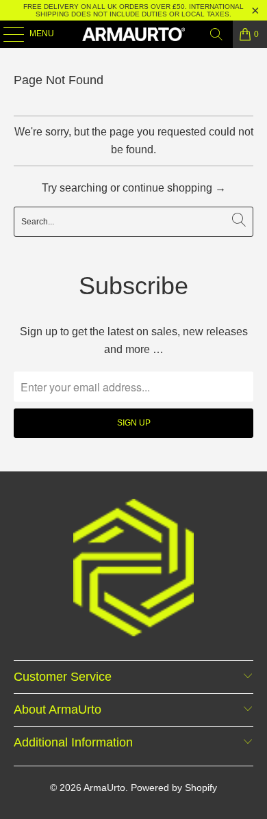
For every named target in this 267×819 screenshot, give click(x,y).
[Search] (216, 34)
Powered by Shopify (174, 787)
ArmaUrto (104, 787)
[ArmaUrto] (134, 34)
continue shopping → (174, 188)
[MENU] (7, 34)
